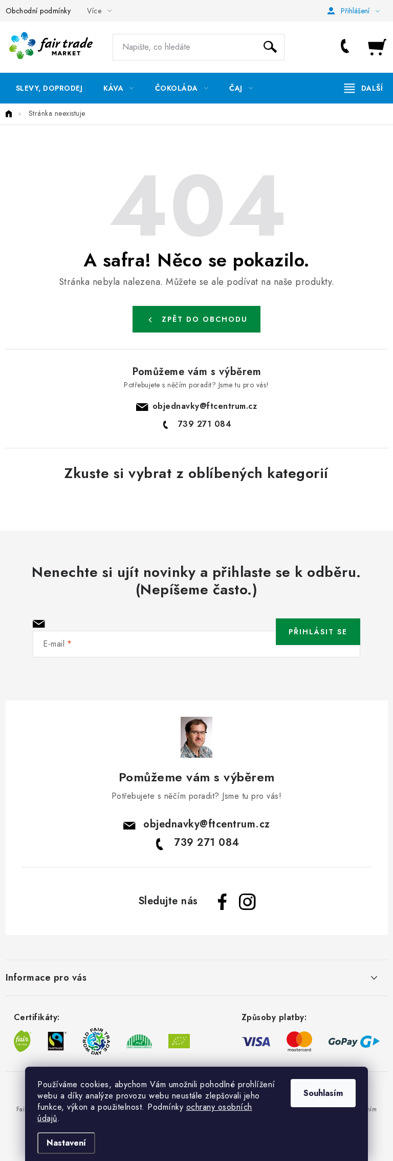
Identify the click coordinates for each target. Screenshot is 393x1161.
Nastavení (66, 1143)
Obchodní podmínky (38, 11)
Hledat (270, 47)
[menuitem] (49, 88)
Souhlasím (323, 1093)
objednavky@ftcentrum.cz (204, 406)
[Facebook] (222, 902)
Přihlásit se (318, 632)
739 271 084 (347, 47)
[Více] (363, 88)
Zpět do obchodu (205, 319)
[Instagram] (247, 902)
